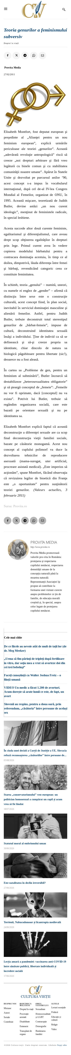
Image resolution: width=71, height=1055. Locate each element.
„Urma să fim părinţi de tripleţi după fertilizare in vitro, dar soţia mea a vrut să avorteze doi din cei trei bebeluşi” (34, 663)
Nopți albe (62, 1045)
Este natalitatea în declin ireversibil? (25, 882)
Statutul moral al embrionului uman (25, 843)
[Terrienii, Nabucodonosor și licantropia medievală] (35, 904)
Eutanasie (24, 1026)
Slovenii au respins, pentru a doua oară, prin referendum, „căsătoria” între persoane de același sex (35, 708)
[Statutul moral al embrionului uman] (35, 826)
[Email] (42, 55)
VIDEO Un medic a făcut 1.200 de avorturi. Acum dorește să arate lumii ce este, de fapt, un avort (34, 692)
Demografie (41, 1026)
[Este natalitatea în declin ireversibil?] (35, 865)
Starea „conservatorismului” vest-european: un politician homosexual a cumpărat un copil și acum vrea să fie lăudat (33, 799)
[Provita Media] (18, 577)
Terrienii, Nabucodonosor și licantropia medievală (32, 922)
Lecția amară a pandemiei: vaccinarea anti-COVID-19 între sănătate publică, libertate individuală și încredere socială (35, 966)
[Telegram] (25, 55)
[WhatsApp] (33, 55)
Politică (54, 1012)
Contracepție (41, 1021)
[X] (16, 55)
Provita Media (12, 67)
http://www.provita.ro (40, 547)
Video (54, 1029)
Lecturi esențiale (58, 1007)
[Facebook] (7, 55)
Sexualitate (40, 1009)
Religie (54, 1024)
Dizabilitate (25, 1021)
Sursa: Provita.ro (15, 506)
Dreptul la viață (11, 43)
